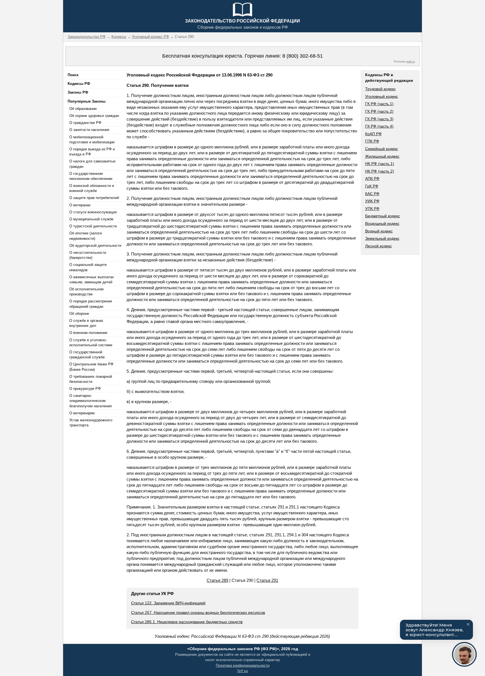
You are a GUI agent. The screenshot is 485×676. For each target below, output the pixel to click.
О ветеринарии (82, 413)
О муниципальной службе (91, 219)
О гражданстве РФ (85, 123)
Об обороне (79, 313)
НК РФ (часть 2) (379, 171)
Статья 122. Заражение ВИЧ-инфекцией (168, 603)
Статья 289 (217, 580)
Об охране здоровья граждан (94, 116)
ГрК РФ (371, 186)
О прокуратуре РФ (85, 388)
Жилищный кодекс (382, 156)
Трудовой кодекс (380, 89)
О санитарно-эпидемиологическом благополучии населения (90, 401)
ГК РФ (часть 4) (379, 126)
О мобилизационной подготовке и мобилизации (92, 139)
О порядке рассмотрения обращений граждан (90, 303)
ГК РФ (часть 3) (379, 119)
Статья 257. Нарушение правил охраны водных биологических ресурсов (198, 612)
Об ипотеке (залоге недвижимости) (85, 235)
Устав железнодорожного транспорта (90, 422)
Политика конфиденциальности (242, 665)
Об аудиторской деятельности (95, 245)
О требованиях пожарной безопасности (90, 379)
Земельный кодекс (382, 238)
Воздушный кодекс (382, 223)
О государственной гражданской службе (87, 354)
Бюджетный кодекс (382, 216)
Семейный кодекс (381, 148)
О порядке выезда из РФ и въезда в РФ (92, 151)
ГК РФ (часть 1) (379, 103)
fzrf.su (242, 671)
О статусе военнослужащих (93, 212)
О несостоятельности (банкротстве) (87, 255)
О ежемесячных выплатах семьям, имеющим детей (91, 279)
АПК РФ (372, 178)
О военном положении (88, 333)
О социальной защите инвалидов (88, 267)
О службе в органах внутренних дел (86, 323)
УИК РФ (372, 201)
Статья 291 (267, 580)
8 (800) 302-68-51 (302, 56)
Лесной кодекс (378, 246)
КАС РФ (372, 193)
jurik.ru (410, 61)
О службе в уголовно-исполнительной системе (90, 342)
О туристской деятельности (93, 226)
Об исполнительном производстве (86, 291)
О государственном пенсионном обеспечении (90, 176)
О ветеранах (80, 205)
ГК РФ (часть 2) (379, 111)
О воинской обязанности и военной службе (91, 188)
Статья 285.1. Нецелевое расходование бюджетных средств (186, 622)
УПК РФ (372, 208)
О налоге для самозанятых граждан (92, 163)
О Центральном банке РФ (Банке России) (91, 366)
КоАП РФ (373, 134)
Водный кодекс (379, 231)
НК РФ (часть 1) (379, 163)
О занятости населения (89, 130)
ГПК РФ (372, 141)
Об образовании (83, 109)
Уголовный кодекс (381, 96)
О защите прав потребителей (94, 198)
